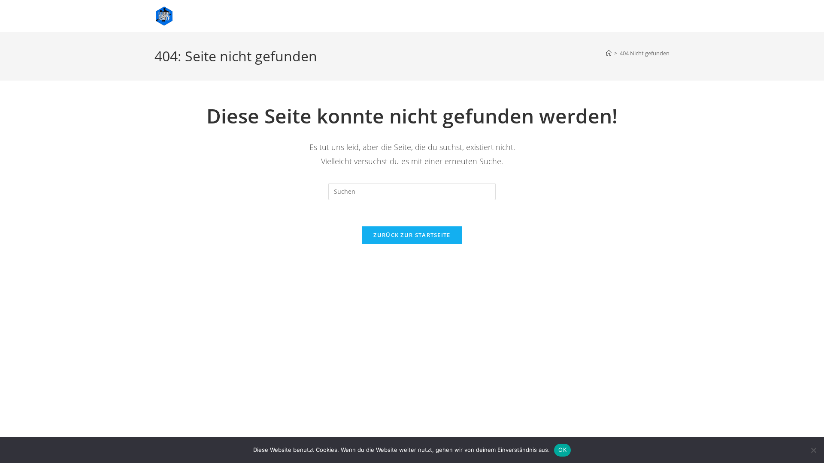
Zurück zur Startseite (411, 235)
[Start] (609, 53)
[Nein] (813, 450)
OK (562, 449)
